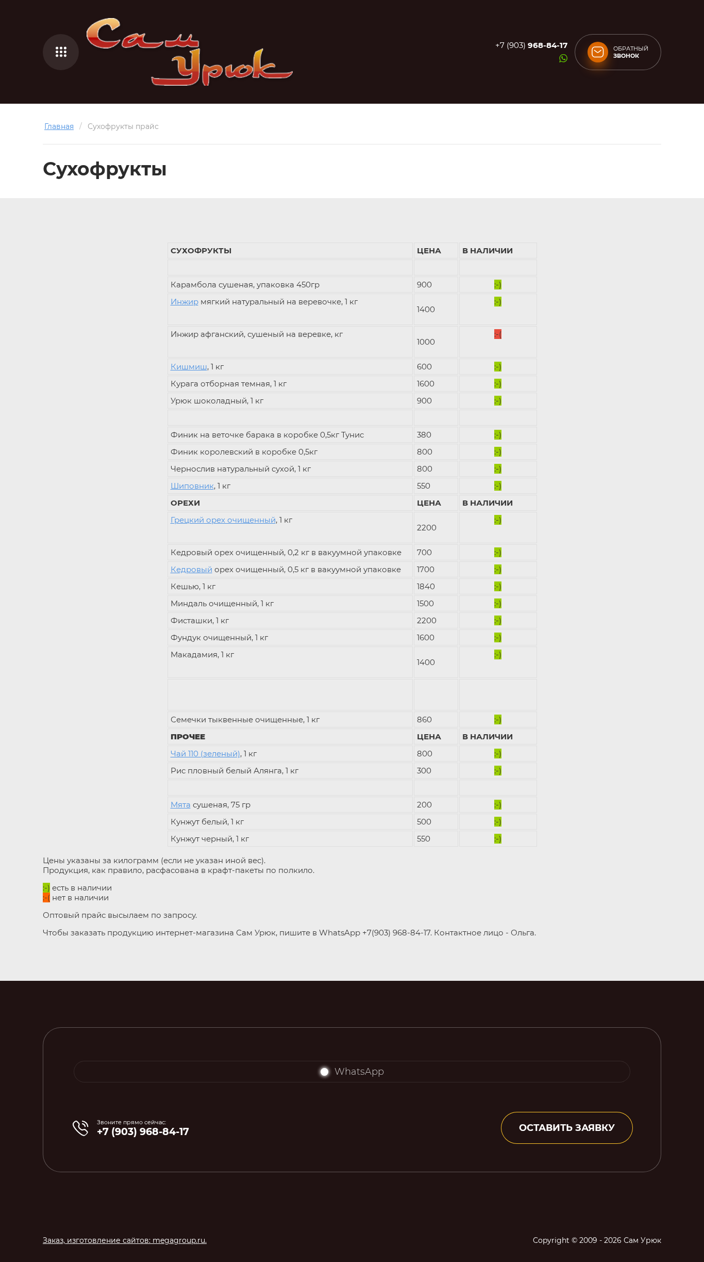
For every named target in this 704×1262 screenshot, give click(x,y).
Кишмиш (189, 366)
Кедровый (191, 569)
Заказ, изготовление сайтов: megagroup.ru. (125, 1240)
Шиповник (192, 486)
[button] (61, 52)
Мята (181, 805)
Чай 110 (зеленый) (205, 753)
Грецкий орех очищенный (223, 520)
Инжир (184, 301)
